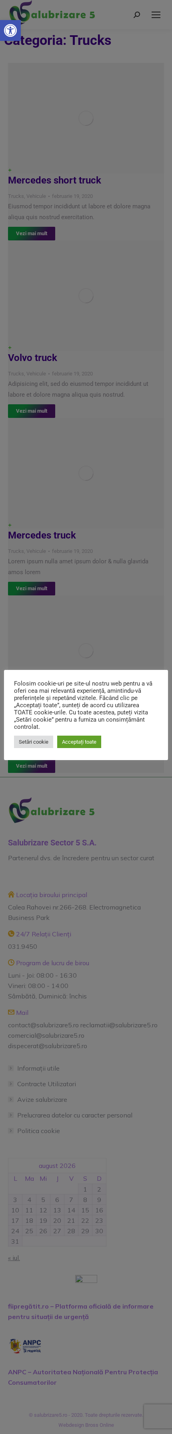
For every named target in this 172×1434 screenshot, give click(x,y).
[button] (10, 30)
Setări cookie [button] (33, 742)
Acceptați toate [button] (79, 742)
